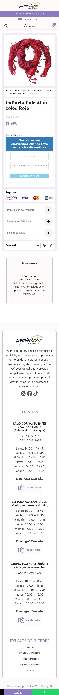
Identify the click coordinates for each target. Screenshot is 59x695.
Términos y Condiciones (29, 652)
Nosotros (29, 647)
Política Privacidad (29, 658)
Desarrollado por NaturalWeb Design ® (29, 686)
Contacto (29, 670)
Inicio (8, 90)
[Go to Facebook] (29, 394)
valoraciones (25, 117)
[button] (51, 39)
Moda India (20, 90)
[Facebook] (38, 245)
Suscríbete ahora (29, 176)
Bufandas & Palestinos (40, 90)
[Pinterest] (44, 245)
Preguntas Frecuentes (29, 664)
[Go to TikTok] (35, 394)
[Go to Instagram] (23, 394)
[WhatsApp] (50, 245)
